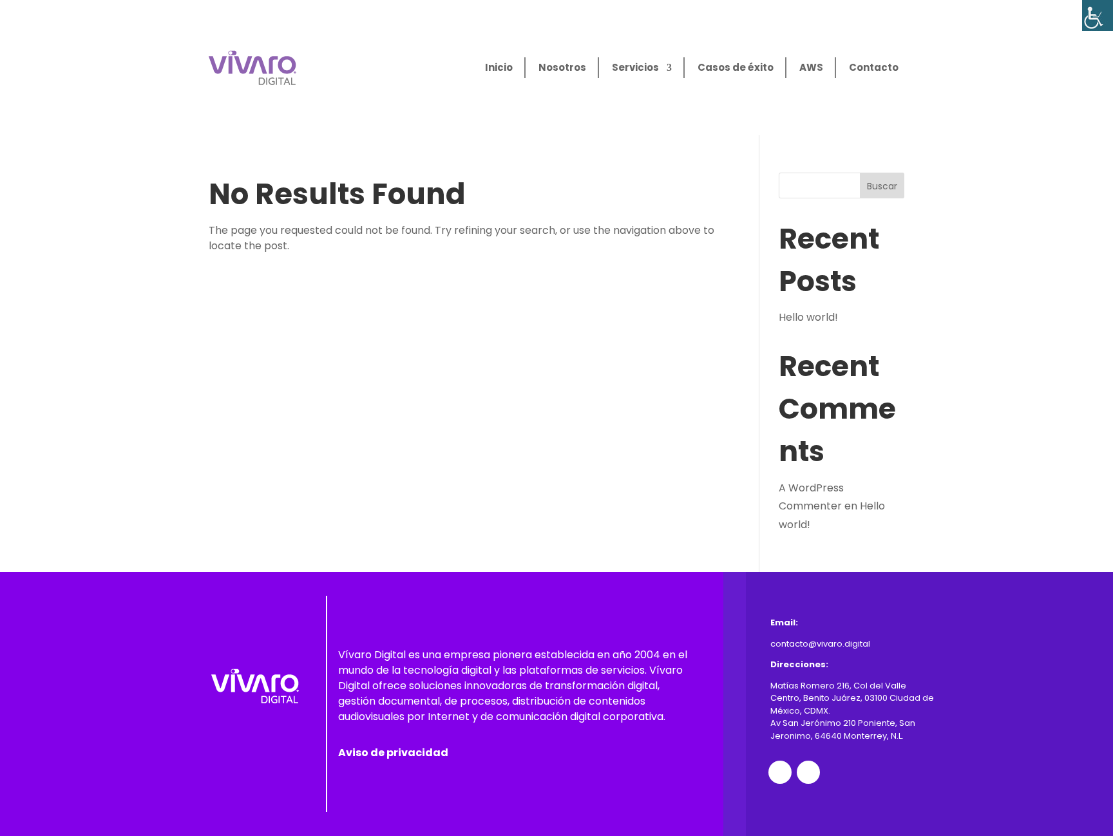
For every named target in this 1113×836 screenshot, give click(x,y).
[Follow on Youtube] (808, 772)
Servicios (635, 67)
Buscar (882, 186)
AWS (811, 67)
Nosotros (562, 67)
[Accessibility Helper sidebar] (1097, 15)
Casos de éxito (736, 67)
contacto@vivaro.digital (820, 644)
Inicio (499, 67)
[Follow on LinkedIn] (780, 772)
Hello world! (808, 317)
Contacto (874, 67)
